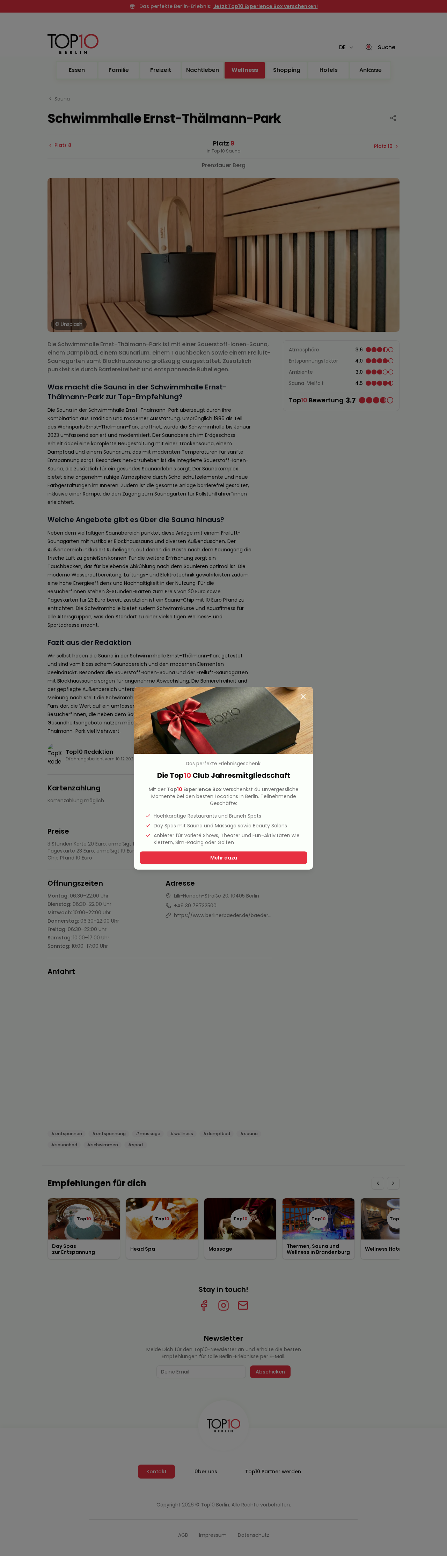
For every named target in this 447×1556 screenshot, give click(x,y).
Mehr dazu (223, 857)
